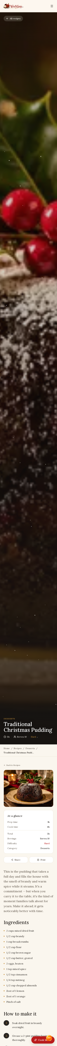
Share (17, 859)
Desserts (30, 748)
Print (42, 859)
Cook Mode (45, 1039)
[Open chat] (49, 1038)
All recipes (15, 18)
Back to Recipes (13, 765)
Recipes (18, 748)
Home (7, 748)
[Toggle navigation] (52, 6)
